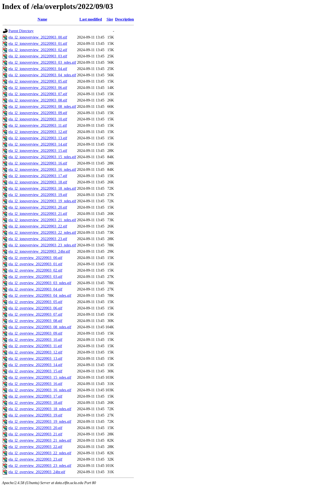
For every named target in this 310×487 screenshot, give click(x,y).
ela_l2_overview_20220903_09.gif (35, 333)
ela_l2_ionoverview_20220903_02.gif (37, 50)
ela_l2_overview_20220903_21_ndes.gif (39, 440)
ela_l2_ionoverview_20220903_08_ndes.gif (42, 106)
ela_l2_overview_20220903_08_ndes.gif (39, 327)
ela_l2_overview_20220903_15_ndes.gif (39, 377)
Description (124, 19)
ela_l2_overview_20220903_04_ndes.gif (39, 295)
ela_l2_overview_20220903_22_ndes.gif (39, 453)
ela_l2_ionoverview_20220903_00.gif (37, 37)
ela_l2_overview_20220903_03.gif (35, 277)
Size (110, 19)
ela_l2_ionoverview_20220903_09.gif (37, 113)
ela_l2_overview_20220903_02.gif (35, 270)
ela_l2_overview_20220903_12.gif (35, 352)
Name (42, 19)
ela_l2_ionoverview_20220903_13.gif (37, 138)
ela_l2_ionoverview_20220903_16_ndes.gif (42, 169)
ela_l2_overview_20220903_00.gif (35, 258)
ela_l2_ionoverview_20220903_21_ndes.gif (42, 220)
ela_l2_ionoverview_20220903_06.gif (37, 88)
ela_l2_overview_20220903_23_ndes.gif (39, 465)
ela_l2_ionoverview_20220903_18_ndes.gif (42, 188)
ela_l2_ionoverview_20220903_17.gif (37, 176)
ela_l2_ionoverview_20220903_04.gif (37, 69)
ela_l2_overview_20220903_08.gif (35, 321)
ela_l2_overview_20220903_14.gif (35, 365)
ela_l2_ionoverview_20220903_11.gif (37, 125)
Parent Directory (21, 31)
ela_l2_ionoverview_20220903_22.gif (37, 226)
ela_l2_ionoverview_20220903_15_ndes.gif (42, 157)
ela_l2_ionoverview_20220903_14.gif (37, 144)
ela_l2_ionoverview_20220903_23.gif (37, 239)
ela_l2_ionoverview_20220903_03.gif (37, 56)
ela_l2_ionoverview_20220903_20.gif (37, 207)
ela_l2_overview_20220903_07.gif (35, 314)
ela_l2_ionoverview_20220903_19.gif (37, 195)
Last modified (90, 19)
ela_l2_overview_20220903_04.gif (35, 289)
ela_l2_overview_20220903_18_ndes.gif (39, 409)
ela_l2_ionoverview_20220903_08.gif (37, 100)
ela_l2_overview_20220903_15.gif (35, 371)
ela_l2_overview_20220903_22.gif (35, 447)
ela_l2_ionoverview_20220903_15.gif (37, 151)
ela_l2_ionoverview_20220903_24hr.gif (39, 251)
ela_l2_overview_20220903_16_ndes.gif (39, 390)
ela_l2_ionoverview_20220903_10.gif (37, 119)
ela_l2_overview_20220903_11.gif (35, 346)
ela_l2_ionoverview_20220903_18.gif (37, 182)
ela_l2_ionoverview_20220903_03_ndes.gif (42, 62)
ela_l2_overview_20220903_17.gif (35, 396)
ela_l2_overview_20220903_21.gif (35, 434)
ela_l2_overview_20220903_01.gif (35, 264)
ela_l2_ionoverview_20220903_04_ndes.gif (42, 75)
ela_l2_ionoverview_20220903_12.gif (37, 132)
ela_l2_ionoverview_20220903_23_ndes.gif (42, 245)
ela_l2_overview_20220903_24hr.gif (36, 472)
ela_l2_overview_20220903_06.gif (35, 308)
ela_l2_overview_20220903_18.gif (35, 403)
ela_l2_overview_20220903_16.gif (35, 384)
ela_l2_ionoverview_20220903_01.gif (37, 43)
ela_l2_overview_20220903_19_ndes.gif (39, 421)
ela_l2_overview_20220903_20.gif (35, 428)
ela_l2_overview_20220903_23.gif (35, 459)
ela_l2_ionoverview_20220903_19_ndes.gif (42, 201)
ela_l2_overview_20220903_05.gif (35, 302)
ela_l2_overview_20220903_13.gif (35, 358)
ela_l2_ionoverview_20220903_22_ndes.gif (42, 232)
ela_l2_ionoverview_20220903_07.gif (37, 94)
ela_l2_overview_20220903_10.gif (35, 340)
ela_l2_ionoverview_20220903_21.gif (37, 214)
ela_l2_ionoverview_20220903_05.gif (37, 81)
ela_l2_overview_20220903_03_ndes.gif (39, 283)
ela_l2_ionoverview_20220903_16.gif (37, 163)
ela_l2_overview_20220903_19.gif (35, 415)
